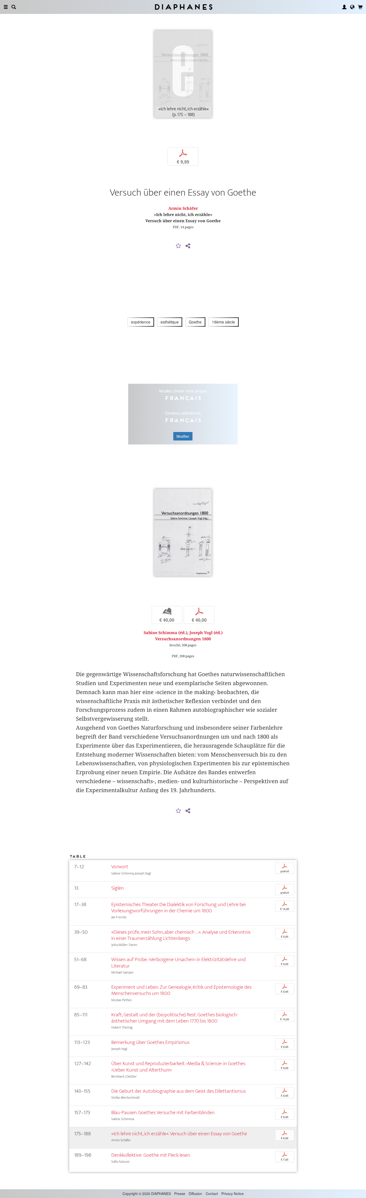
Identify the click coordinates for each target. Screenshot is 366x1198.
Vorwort (119, 866)
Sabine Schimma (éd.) (165, 632)
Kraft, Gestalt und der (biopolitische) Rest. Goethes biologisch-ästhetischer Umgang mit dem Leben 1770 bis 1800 (174, 1017)
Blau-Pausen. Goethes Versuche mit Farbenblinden (163, 1112)
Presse (179, 1193)
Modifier (183, 436)
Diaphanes (183, 7)
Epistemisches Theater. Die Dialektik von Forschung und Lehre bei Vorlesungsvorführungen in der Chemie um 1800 (178, 907)
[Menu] (5, 7)
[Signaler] (179, 246)
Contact (212, 1193)
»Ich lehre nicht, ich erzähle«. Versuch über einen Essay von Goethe (179, 1133)
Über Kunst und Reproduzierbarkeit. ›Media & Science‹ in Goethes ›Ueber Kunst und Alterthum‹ (178, 1066)
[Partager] (187, 246)
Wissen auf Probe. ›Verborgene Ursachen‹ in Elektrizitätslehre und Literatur (178, 962)
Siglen (117, 888)
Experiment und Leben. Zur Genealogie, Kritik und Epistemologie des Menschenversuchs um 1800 (181, 990)
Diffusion (195, 1193)
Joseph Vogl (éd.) (206, 632)
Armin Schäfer (183, 208)
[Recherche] (13, 7)
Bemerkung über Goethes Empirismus (150, 1042)
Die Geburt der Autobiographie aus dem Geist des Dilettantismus (178, 1091)
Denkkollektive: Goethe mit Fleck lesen (150, 1155)
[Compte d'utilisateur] (344, 7)
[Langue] (352, 7)
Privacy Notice (232, 1193)
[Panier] (360, 7)
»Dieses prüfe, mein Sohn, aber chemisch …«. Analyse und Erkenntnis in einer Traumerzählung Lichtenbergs (180, 935)
